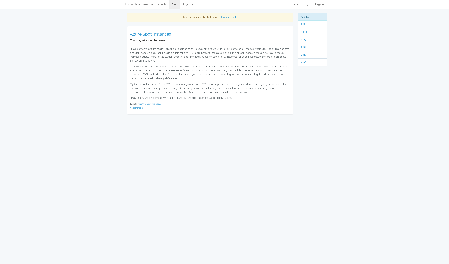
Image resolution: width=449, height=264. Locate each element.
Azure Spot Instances (150, 34)
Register (319, 4)
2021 (303, 24)
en (295, 4)
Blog (174, 4)
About (161, 4)
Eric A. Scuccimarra (139, 4)
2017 (303, 54)
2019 (303, 39)
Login (306, 4)
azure (158, 104)
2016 (304, 62)
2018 (304, 47)
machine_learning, (147, 104)
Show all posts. (229, 17)
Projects (187, 4)
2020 (304, 32)
